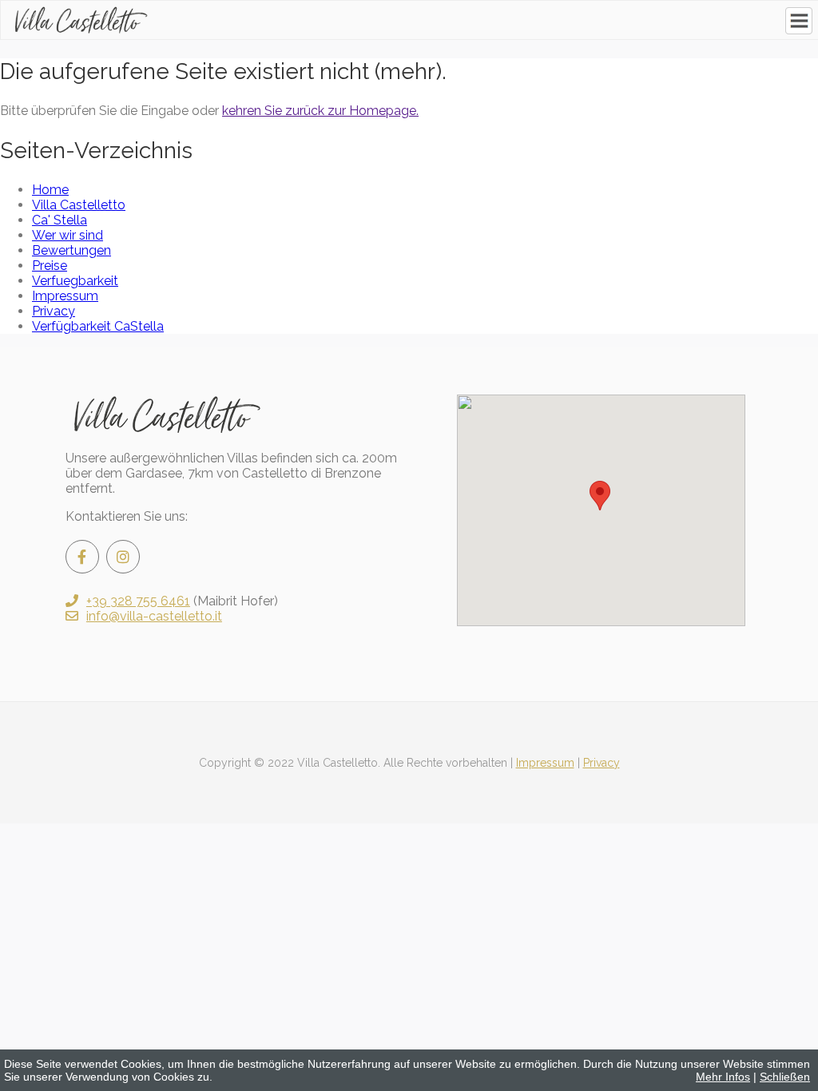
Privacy (601, 762)
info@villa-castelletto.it (154, 616)
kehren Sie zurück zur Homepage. (320, 110)
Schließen (785, 1076)
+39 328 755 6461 (138, 601)
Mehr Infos (723, 1076)
